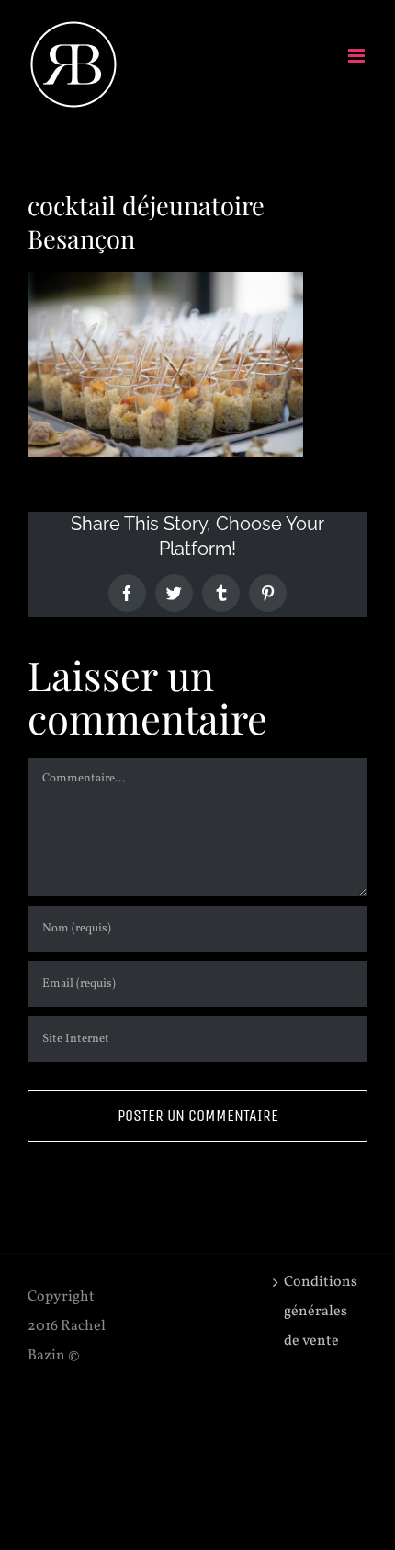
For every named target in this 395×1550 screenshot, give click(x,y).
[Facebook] (127, 593)
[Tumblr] (221, 593)
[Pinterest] (268, 593)
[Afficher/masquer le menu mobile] (357, 55)
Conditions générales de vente (320, 1311)
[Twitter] (174, 593)
